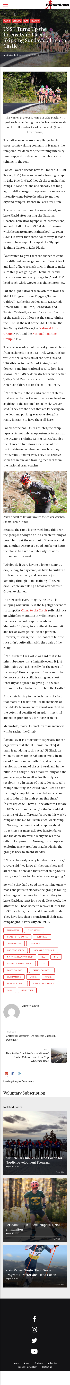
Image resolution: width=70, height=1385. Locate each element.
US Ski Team (27, 990)
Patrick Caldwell (42, 970)
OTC (43, 964)
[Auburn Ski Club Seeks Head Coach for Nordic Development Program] (34, 1143)
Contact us (46, 1367)
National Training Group (19, 957)
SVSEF (9, 990)
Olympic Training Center (19, 964)
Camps (7, 21)
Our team (38, 1363)
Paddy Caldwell (15, 970)
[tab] (7, 1074)
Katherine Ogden (15, 950)
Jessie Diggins (14, 944)
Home (16, 1363)
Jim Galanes (59, 1239)
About (26, 1363)
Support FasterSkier (27, 1367)
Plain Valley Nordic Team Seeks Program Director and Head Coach (31, 1272)
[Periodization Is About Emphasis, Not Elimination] (34, 1210)
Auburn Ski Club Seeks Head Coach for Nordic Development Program (34, 1160)
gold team (42, 937)
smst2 (48, 977)
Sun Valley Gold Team (44, 984)
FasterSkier (60, 1172)
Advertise (52, 1363)
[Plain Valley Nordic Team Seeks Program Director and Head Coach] (34, 1266)
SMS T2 (33, 977)
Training (35, 21)
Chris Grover (34, 930)
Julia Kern (35, 944)
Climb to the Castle (34, 610)
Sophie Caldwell (15, 984)
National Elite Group (43, 950)
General (17, 21)
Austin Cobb (9, 55)
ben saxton (13, 930)
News (25, 21)
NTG (56, 957)
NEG (43, 957)
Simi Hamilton (14, 977)
